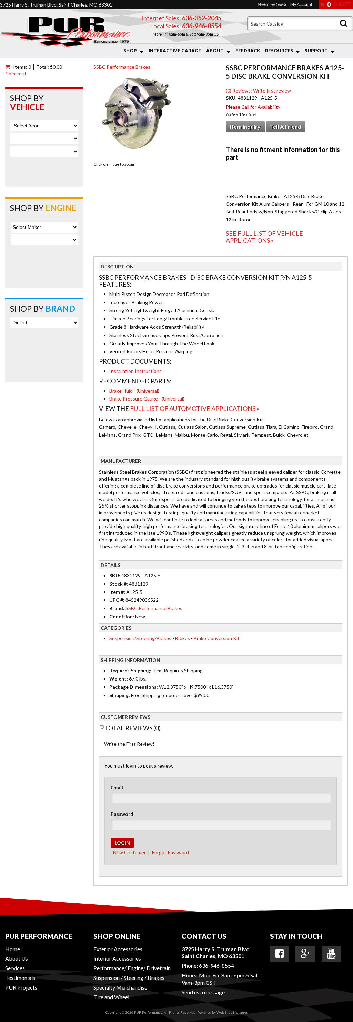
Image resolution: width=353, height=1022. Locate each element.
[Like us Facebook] (279, 953)
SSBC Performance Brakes (121, 67)
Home (12, 949)
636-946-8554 (216, 965)
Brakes (182, 638)
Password (122, 814)
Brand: (116, 608)
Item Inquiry (245, 126)
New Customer (129, 852)
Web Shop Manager (231, 1012)
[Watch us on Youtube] (331, 953)
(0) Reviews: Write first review (258, 91)
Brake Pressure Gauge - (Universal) (146, 399)
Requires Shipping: (130, 670)
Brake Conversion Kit (217, 638)
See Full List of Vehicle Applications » (264, 237)
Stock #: (119, 584)
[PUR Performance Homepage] (65, 33)
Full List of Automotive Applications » (194, 408)
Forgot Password (170, 852)
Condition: (121, 616)
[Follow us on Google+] (305, 953)
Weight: (118, 679)
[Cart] (9, 67)
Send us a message (203, 992)
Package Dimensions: (133, 687)
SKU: (232, 98)
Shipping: (119, 695)
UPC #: (117, 600)
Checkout (16, 73)
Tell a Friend (285, 126)
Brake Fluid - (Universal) (134, 391)
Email (117, 787)
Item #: (117, 592)
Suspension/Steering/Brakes (140, 638)
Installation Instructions (135, 371)
